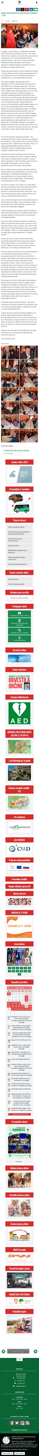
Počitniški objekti (19, 1311)
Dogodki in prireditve (19, 982)
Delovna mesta (13, 579)
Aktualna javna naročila (19, 592)
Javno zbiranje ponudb (16, 584)
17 (9, 1003)
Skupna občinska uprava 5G (19, 886)
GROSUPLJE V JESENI (19, 912)
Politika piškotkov (22, 1449)
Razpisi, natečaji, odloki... (19, 572)
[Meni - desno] (37, 2)
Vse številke (19, 1161)
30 (30, 1006)
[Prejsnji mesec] (9, 987)
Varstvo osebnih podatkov (17, 564)
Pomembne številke (19, 879)
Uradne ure (19, 1392)
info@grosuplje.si (21, 1386)
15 (26, 1000)
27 (9, 994)
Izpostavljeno (19, 943)
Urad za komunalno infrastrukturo (15, 540)
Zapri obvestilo (19, 1453)
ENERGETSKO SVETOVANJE (19, 1294)
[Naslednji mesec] (30, 987)
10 (21, 971)
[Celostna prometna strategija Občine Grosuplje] (18, 1351)
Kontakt (19, 1369)
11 (25, 971)
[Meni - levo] (2, 2)
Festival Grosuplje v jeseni (19, 1268)
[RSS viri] (27, 1425)
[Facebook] (11, 1425)
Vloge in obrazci (19, 520)
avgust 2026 (19, 988)
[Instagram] (21, 1425)
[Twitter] (16, 1425)
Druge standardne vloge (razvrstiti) (16, 558)
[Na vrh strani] (19, 1359)
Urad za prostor (13, 546)
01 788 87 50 (21, 1381)
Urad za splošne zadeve (16, 527)
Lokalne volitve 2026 (19, 462)
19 (16, 1003)
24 (9, 1006)
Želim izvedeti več (7, 1453)
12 (29, 971)
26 (16, 1006)
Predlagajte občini (19, 606)
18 (12, 1003)
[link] (18, 9)
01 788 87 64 (21, 1383)
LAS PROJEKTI (19, 839)
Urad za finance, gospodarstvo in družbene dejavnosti (19, 533)
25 (12, 1006)
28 (23, 1006)
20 (19, 1003)
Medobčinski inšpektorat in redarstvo (17, 551)
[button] (3, 1351)
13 (19, 974)
